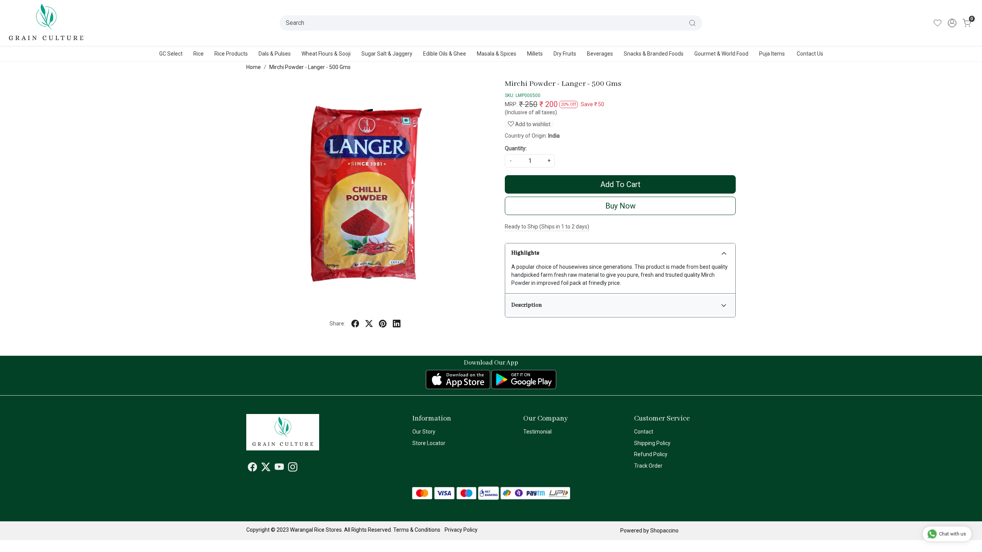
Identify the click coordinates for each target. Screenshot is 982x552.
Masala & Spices (496, 54)
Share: (337, 323)
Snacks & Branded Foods (654, 54)
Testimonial (537, 432)
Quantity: (516, 148)
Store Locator (428, 443)
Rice (198, 54)
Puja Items (772, 54)
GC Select (171, 54)
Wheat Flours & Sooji (326, 54)
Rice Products (231, 54)
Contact (643, 432)
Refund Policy (650, 454)
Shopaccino (664, 530)
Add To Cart (620, 184)
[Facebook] (252, 468)
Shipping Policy (652, 443)
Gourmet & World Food (721, 54)
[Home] (46, 23)
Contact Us (810, 54)
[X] (266, 468)
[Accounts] (952, 23)
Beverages (600, 54)
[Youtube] (279, 468)
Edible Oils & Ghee (444, 54)
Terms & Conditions (416, 530)
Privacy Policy (461, 530)
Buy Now (620, 205)
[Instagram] (293, 468)
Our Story (423, 432)
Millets (535, 54)
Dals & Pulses (275, 54)
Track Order (648, 466)
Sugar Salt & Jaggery (386, 54)
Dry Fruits (565, 54)
